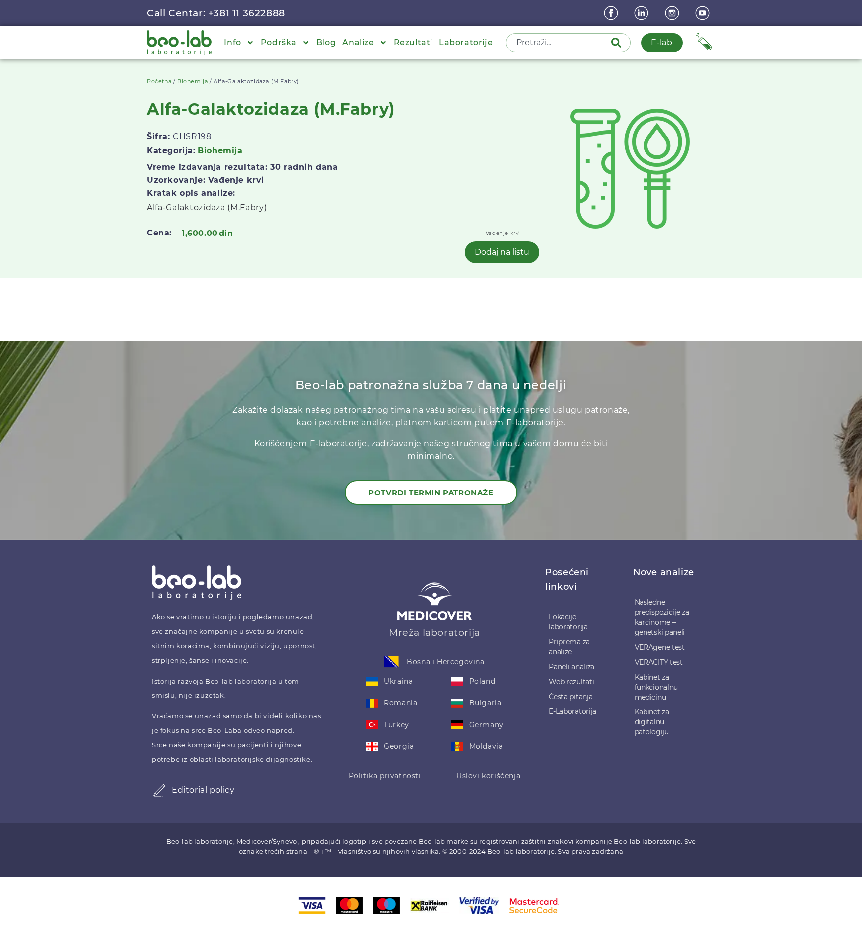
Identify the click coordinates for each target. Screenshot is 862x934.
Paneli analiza (571, 666)
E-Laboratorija (572, 711)
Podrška (279, 42)
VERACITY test (659, 662)
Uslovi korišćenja (488, 775)
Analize (358, 42)
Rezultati (413, 42)
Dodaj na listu (502, 252)
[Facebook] (612, 13)
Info (232, 42)
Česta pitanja (570, 696)
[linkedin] (642, 13)
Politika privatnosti (385, 775)
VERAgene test (660, 647)
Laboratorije (466, 42)
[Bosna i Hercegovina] (391, 661)
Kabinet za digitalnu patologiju (652, 721)
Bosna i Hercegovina (445, 661)
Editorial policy (203, 790)
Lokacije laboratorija (568, 621)
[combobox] (559, 43)
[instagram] (673, 13)
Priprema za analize (569, 646)
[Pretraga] (618, 43)
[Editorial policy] (159, 790)
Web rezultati (571, 681)
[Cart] (704, 41)
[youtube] (703, 13)
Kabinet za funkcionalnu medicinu (656, 687)
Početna (159, 81)
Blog (326, 42)
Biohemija (192, 81)
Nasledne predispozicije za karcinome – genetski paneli (662, 617)
